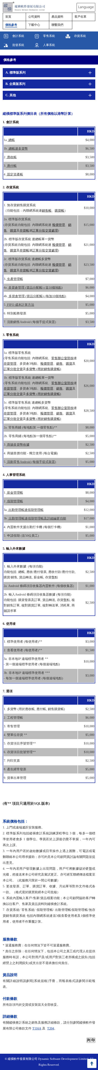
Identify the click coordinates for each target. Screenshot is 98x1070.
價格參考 (9, 60)
